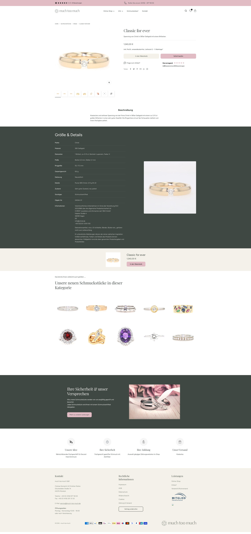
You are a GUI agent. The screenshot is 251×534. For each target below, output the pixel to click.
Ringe (75, 24)
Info (119, 11)
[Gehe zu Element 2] (64, 94)
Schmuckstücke (66, 24)
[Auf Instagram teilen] (147, 69)
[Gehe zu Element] (105, 94)
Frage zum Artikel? (133, 63)
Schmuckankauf (132, 11)
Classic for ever (84, 24)
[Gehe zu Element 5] (84, 94)
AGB (120, 488)
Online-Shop (107, 11)
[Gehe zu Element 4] (78, 94)
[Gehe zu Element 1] (58, 94)
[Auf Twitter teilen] (134, 69)
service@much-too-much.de (70, 503)
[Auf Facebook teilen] (130, 69)
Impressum (122, 485)
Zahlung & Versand (125, 503)
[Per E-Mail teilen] (140, 69)
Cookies (121, 499)
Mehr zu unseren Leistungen (79, 415)
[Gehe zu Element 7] (98, 94)
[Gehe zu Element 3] (71, 94)
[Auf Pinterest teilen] (137, 69)
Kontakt (145, 11)
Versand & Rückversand (179, 489)
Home (56, 24)
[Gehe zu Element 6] (91, 94)
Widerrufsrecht (124, 496)
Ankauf (173, 485)
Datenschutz (123, 492)
